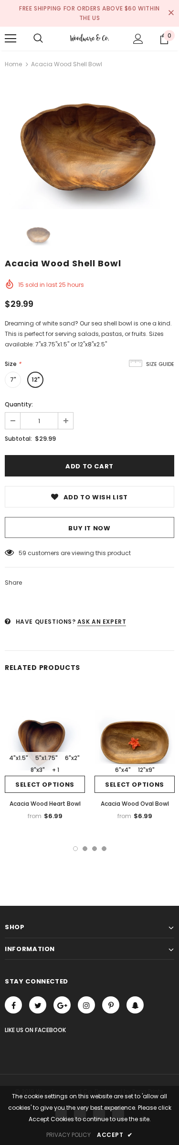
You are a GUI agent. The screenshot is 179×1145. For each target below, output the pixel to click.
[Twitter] (37, 1004)
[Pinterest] (110, 1004)
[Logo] (89, 38)
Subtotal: (18, 439)
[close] (171, 13)
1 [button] (75, 848)
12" (36, 379)
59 (22, 553)
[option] (89, 145)
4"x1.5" (18, 758)
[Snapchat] (135, 1004)
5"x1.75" (46, 758)
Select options (44, 784)
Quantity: (19, 404)
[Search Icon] (38, 38)
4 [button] (104, 848)
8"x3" (38, 770)
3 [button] (94, 848)
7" (13, 379)
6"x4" (123, 770)
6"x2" (72, 758)
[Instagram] (86, 1004)
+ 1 (55, 770)
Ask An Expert (101, 622)
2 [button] (85, 848)
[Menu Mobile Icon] (10, 38)
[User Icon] (138, 39)
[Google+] (62, 1004)
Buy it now (89, 528)
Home (13, 64)
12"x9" (146, 770)
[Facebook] (13, 1004)
